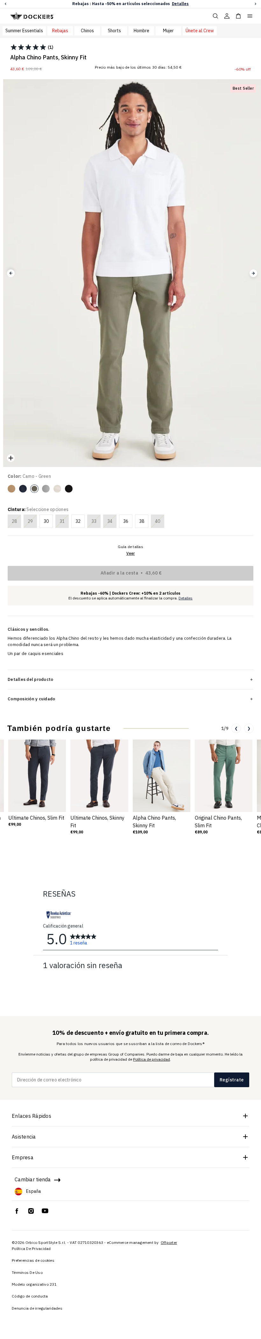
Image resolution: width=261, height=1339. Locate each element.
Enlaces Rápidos (31, 1116)
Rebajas (60, 31)
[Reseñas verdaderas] (59, 915)
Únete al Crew (200, 31)
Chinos (87, 31)
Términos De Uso (27, 1272)
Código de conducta (30, 1296)
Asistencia (24, 1136)
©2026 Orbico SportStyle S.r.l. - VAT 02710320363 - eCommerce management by (86, 1242)
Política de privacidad (151, 1059)
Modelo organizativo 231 (34, 1284)
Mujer (168, 31)
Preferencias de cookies (33, 1260)
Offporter (169, 1242)
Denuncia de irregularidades (37, 1308)
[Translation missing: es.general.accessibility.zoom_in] (11, 458)
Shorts (114, 31)
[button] (5, 4)
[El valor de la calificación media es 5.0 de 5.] (29, 47)
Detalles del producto (30, 679)
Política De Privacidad (31, 1248)
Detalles (180, 3)
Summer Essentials (24, 31)
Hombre (141, 31)
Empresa (22, 1157)
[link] (83, 939)
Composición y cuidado (31, 699)
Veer (130, 553)
